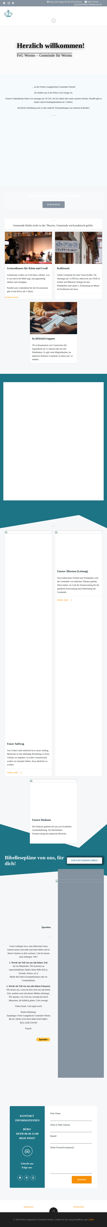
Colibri (91, 1219)
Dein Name (55, 1113)
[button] (7, 146)
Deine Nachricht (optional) (62, 1147)
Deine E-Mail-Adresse (60, 1125)
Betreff (53, 1136)
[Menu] (53, 20)
